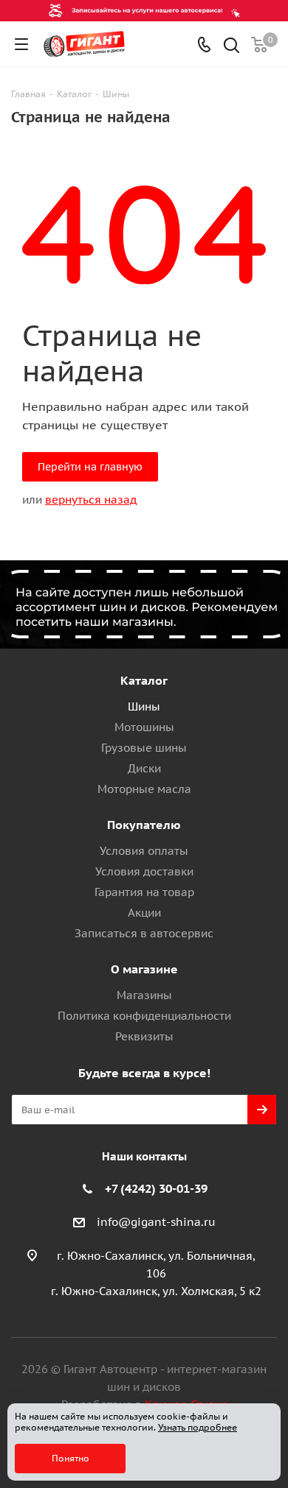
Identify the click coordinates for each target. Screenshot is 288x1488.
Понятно (70, 1458)
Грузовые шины (144, 748)
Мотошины (144, 727)
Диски (144, 768)
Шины (144, 706)
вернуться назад (91, 500)
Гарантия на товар (144, 892)
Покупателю (144, 824)
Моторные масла (144, 789)
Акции (144, 913)
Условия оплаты (144, 851)
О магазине (144, 969)
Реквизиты (144, 1036)
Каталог (144, 680)
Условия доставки (144, 871)
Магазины (144, 995)
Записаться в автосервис (144, 933)
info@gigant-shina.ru (156, 1222)
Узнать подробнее (197, 1427)
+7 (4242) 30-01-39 (156, 1188)
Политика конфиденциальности (144, 1016)
